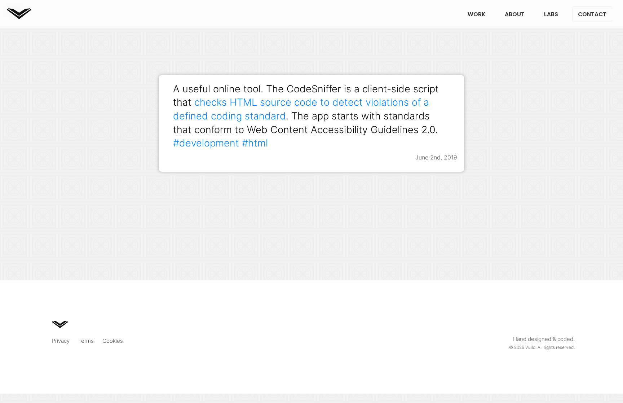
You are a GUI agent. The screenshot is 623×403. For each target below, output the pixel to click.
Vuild (530, 347)
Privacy (61, 340)
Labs (551, 14)
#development (206, 143)
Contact (592, 14)
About (515, 14)
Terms (86, 340)
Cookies (112, 340)
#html (255, 143)
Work (476, 14)
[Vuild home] (19, 17)
